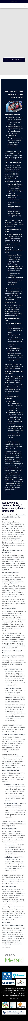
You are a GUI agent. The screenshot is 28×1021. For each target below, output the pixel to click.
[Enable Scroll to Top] (25, 1018)
